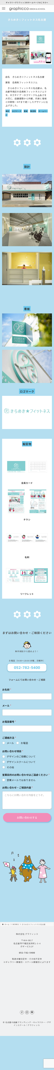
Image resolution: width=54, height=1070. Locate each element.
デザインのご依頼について (21, 756)
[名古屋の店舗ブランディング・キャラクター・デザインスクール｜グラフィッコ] (27, 8)
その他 (10, 767)
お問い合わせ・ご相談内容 (17, 787)
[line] (32, 1012)
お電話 (24, 743)
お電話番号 (9, 721)
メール (6, 705)
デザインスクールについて (21, 761)
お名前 (6, 689)
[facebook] (22, 1012)
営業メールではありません (21, 780)
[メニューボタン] (3, 8)
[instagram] (27, 1012)
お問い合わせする (27, 817)
